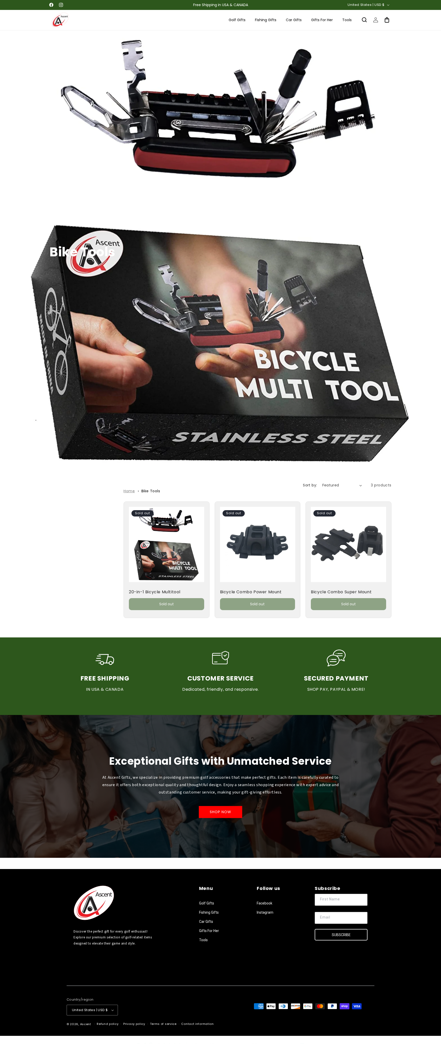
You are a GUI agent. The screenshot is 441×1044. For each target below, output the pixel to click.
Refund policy (107, 1024)
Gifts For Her (209, 931)
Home (129, 491)
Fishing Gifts (209, 912)
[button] (364, 20)
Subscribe (341, 935)
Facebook (264, 903)
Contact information (197, 1024)
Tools (203, 940)
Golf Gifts (206, 903)
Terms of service (163, 1024)
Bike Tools (150, 491)
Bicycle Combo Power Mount (251, 592)
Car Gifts (206, 922)
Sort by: (310, 485)
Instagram (265, 912)
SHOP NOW (220, 812)
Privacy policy (134, 1024)
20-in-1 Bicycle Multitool (154, 592)
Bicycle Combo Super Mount (341, 592)
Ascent (85, 1024)
